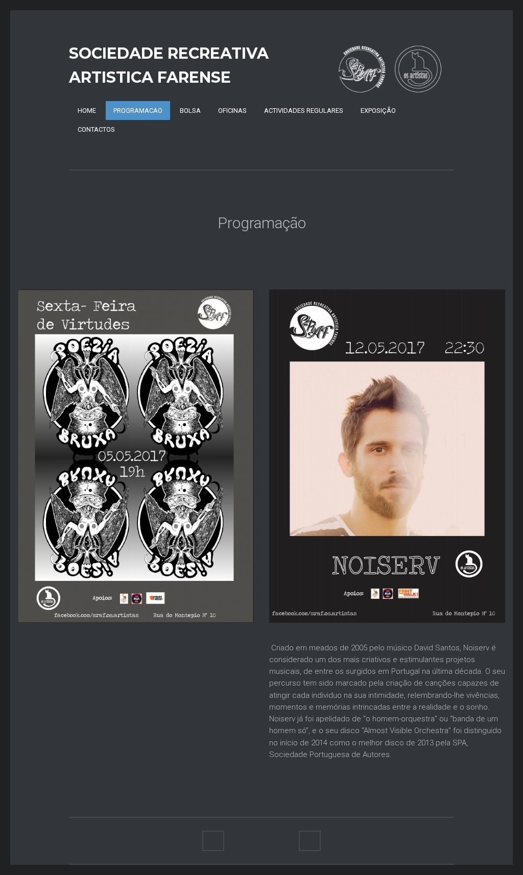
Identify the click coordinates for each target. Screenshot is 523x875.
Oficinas (232, 110)
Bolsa (190, 110)
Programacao (137, 110)
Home (87, 110)
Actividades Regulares (303, 110)
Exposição (378, 110)
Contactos (96, 129)
